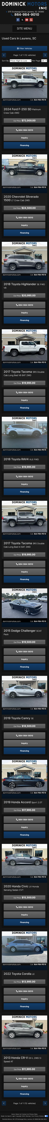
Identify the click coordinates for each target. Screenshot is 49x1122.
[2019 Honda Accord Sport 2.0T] (24, 777)
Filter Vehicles (25, 48)
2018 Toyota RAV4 (21, 459)
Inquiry (24, 138)
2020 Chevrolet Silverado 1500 (21, 198)
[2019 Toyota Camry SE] (24, 692)
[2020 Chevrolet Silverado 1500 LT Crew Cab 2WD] (24, 171)
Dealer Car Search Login (8, 1116)
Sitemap (28, 1116)
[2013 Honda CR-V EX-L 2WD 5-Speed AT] (24, 1032)
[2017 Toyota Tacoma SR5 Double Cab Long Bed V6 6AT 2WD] (24, 346)
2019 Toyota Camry (19, 718)
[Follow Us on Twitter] (22, 20)
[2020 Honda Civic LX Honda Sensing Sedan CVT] (24, 861)
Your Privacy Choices (38, 1116)
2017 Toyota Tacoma (24, 373)
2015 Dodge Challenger (23, 632)
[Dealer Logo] (24, 5)
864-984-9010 (26, 14)
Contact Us (25, 1114)
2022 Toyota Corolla (19, 974)
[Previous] (4, 55)
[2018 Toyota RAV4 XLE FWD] (24, 433)
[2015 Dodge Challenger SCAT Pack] (24, 605)
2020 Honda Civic (21, 888)
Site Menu (24, 28)
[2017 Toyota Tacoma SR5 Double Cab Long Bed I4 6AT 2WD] (24, 517)
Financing (24, 145)
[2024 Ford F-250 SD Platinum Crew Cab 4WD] (24, 83)
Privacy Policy (34, 1114)
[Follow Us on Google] (31, 20)
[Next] (45, 55)
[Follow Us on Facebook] (18, 20)
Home (13, 1114)
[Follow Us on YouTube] (26, 20)
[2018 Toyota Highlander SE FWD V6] (24, 259)
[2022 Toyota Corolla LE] (24, 948)
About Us (18, 1114)
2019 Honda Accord (23, 802)
